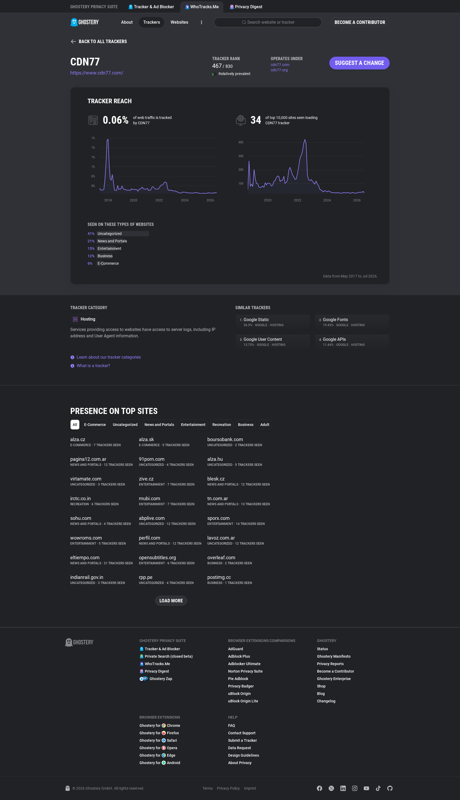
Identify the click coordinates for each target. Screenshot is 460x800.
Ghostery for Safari (158, 740)
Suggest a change (359, 63)
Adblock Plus (239, 656)
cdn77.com (280, 65)
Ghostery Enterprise (334, 679)
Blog (321, 693)
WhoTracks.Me (204, 6)
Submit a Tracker (242, 740)
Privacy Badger (241, 686)
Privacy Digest (248, 6)
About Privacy (240, 763)
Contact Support (242, 733)
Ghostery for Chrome (159, 725)
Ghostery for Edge (157, 755)
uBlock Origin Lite (243, 701)
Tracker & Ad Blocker (154, 6)
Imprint (250, 788)
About (127, 22)
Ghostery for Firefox (159, 733)
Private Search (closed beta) (169, 656)
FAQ (231, 725)
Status (322, 649)
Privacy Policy (228, 788)
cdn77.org (279, 70)
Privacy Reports (330, 664)
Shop (321, 686)
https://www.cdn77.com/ (96, 73)
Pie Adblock (238, 679)
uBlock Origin (239, 693)
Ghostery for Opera (158, 748)
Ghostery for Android (159, 763)
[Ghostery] (84, 22)
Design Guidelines (243, 755)
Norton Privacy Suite (245, 671)
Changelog (326, 701)
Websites (179, 22)
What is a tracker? (93, 365)
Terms (208, 788)
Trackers (151, 22)
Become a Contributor (360, 22)
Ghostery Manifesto (334, 656)
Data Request (239, 748)
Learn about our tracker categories (109, 357)
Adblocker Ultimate (244, 664)
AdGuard (235, 649)
